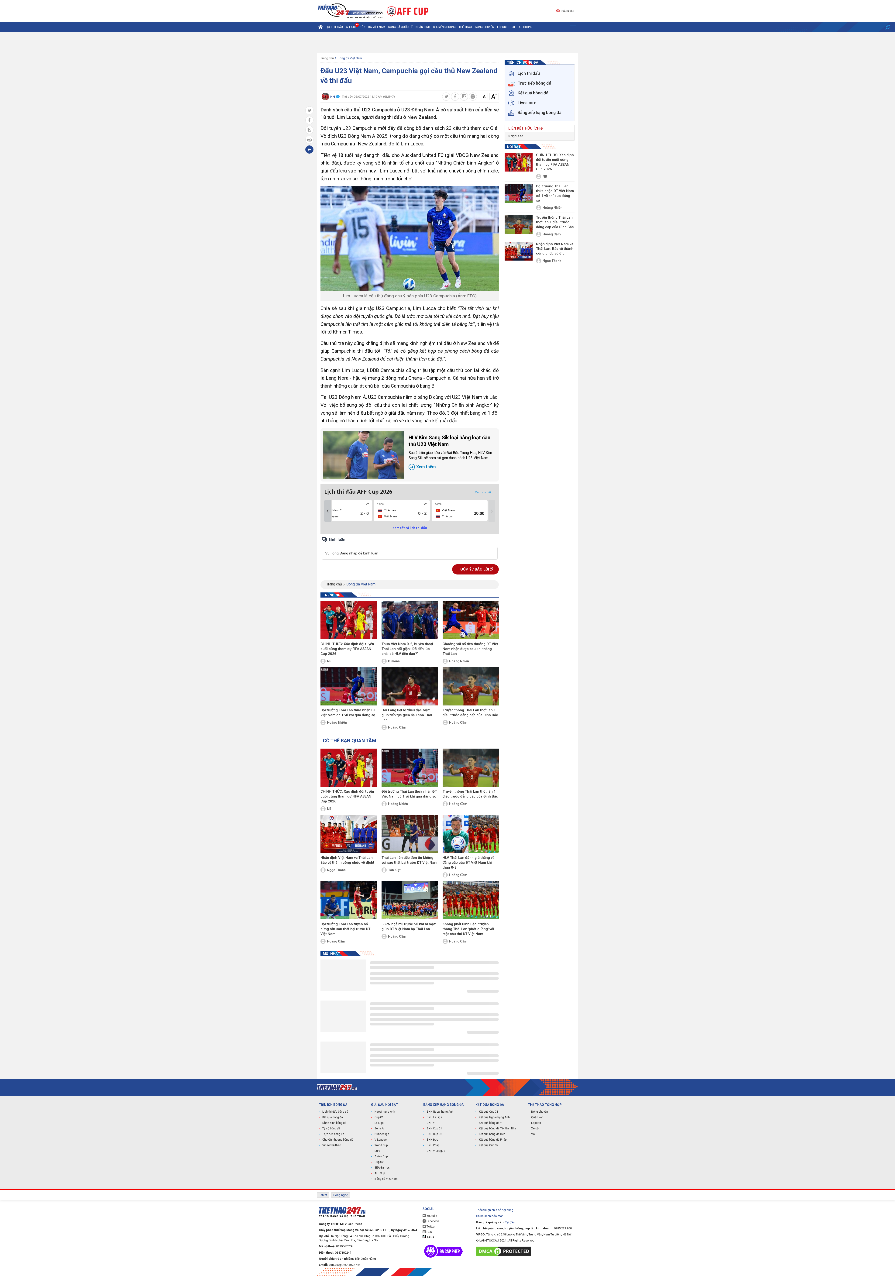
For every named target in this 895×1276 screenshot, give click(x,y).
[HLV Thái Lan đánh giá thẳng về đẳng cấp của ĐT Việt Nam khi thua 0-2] (471, 834)
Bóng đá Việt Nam (372, 27)
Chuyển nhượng (444, 27)
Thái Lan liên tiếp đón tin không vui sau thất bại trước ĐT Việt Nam (409, 860)
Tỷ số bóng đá (331, 1128)
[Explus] (409, 548)
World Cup (381, 1145)
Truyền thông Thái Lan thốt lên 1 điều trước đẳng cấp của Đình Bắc (470, 712)
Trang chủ (327, 58)
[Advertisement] (447, 42)
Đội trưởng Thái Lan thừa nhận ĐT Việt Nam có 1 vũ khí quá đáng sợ (348, 712)
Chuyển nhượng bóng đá (337, 1139)
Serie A (379, 1128)
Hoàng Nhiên (459, 661)
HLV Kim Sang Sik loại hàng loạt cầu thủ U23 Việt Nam (450, 452)
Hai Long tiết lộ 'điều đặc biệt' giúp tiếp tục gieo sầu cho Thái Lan (407, 715)
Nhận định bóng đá (334, 1123)
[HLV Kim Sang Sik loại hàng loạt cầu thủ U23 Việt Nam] (363, 455)
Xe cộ (535, 1128)
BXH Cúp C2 (434, 1134)
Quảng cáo (567, 11)
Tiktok (430, 1237)
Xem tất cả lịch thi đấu (409, 528)
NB (329, 661)
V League (381, 1139)
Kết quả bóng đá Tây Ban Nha (497, 1128)
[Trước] (327, 511)
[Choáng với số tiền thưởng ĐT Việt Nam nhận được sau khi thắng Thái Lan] (471, 620)
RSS (429, 1232)
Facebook (432, 1221)
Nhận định (423, 27)
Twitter (430, 1226)
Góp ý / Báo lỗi (475, 569)
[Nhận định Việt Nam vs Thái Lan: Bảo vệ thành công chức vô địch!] (348, 834)
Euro (377, 1150)
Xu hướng (526, 27)
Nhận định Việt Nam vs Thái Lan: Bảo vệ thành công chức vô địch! (347, 860)
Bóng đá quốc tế (400, 27)
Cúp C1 (379, 1117)
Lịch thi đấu (334, 27)
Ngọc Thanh (336, 870)
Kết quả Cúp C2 (488, 1145)
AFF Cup (380, 1173)
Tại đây (510, 1222)
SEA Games (382, 1167)
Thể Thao (465, 27)
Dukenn (394, 661)
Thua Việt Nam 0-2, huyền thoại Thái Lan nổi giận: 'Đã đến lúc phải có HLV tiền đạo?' (407, 649)
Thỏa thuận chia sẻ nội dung (494, 1210)
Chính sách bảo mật (489, 1216)
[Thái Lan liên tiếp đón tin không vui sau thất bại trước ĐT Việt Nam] (410, 834)
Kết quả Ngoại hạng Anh (494, 1117)
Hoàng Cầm (397, 727)
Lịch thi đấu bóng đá (335, 1111)
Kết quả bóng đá (332, 1117)
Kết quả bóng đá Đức (492, 1134)
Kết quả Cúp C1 (488, 1111)
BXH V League (436, 1150)
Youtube (431, 1216)
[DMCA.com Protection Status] (504, 1251)
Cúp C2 (379, 1162)
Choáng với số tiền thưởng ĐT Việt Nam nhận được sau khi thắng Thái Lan (470, 649)
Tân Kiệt (394, 870)
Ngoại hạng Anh (385, 1111)
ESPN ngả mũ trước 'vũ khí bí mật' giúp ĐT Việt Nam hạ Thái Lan (409, 926)
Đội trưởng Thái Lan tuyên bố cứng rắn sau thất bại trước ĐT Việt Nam (345, 929)
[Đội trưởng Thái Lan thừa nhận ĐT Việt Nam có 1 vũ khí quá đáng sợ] (348, 686)
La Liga (379, 1123)
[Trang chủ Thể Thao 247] (320, 27)
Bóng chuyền (484, 27)
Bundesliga (382, 1134)
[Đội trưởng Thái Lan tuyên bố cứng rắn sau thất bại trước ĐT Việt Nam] (348, 900)
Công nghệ (340, 1195)
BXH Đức (432, 1139)
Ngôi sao (516, 136)
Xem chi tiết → (485, 492)
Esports (503, 27)
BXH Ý (431, 1123)
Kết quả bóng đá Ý (490, 1123)
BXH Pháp (433, 1145)
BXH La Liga (434, 1117)
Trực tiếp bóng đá (333, 1134)
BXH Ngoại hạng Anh (440, 1111)
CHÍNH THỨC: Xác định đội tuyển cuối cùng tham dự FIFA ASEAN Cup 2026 (347, 649)
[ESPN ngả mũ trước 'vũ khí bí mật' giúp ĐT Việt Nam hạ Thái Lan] (410, 900)
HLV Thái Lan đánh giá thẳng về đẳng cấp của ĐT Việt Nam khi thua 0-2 (468, 863)
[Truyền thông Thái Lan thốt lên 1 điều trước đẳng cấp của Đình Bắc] (471, 686)
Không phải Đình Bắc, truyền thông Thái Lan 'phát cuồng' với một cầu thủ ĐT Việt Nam (468, 929)
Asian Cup (381, 1156)
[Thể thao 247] (350, 10)
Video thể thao (331, 1145)
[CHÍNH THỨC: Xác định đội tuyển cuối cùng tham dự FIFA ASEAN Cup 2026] (348, 620)
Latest (323, 1195)
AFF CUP (351, 27)
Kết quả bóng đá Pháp (492, 1139)
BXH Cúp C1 (434, 1128)
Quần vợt (537, 1117)
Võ (533, 1134)
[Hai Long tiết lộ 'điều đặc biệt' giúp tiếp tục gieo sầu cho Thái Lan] (410, 686)
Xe (514, 27)
